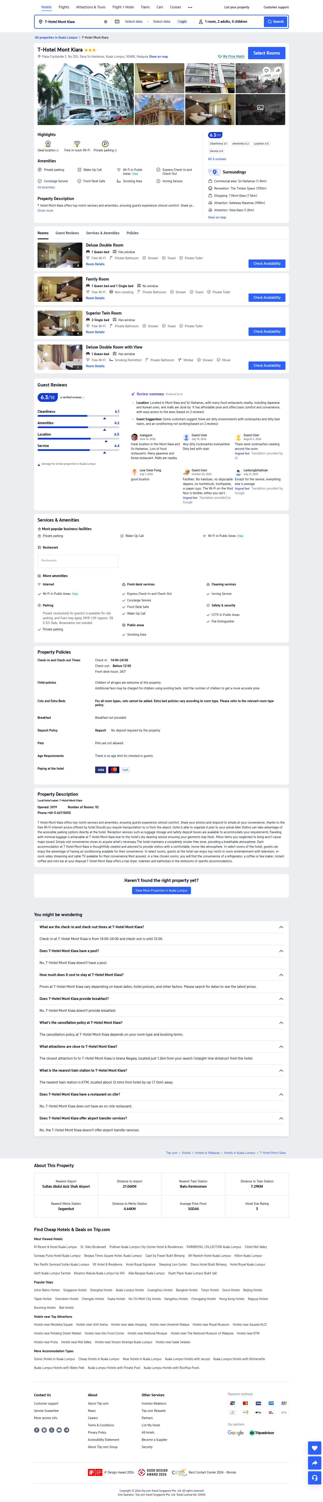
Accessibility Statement (103, 1439)
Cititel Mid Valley (256, 1247)
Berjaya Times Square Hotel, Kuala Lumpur (113, 1255)
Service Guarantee (46, 1411)
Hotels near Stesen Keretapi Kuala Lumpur (123, 1342)
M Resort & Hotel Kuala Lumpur (55, 1247)
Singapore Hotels (75, 1290)
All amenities (46, 187)
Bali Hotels (66, 1307)
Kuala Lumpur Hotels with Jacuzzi (187, 1359)
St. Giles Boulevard (93, 1247)
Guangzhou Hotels (159, 1290)
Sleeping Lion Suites (173, 1264)
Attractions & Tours (90, 7)
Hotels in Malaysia (207, 1153)
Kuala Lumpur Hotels (130, 1290)
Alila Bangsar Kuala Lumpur (146, 1273)
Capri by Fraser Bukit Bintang (165, 1255)
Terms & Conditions (101, 1425)
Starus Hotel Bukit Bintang (209, 1264)
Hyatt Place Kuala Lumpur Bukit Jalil (192, 1273)
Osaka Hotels (116, 1299)
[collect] (314, 1448)
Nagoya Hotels (258, 1299)
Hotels (46, 7)
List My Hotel (151, 1425)
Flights (64, 7)
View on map (217, 217)
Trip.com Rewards (154, 1411)
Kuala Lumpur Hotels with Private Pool (114, 1368)
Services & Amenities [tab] (103, 233)
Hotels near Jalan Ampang (129, 1324)
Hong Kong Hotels (231, 1299)
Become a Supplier (154, 1439)
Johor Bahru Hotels (47, 1290)
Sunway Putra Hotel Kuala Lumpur (57, 1255)
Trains (145, 7)
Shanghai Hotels (101, 1290)
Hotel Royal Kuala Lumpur (247, 1264)
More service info (45, 1418)
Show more (45, 210)
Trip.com (172, 1153)
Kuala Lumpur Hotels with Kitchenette (239, 1359)
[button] (190, 7)
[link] (237, 7)
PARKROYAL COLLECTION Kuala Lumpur (214, 1247)
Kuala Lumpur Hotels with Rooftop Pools (171, 1368)
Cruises (175, 7)
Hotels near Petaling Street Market (57, 1333)
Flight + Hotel (123, 7)
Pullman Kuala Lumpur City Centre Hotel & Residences (146, 1247)
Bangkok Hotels (187, 1290)
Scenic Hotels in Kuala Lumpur (54, 1359)
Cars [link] (160, 7)
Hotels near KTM (248, 1333)
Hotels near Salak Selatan (173, 1342)
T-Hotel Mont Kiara (60, 49)
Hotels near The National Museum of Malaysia (202, 1333)
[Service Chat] (314, 1477)
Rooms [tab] (43, 233)
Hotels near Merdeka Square (53, 1324)
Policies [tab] (133, 233)
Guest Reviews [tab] (67, 233)
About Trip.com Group (103, 1447)
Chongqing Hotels (203, 1299)
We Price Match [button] (234, 56)
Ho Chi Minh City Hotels (145, 1299)
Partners (147, 1418)
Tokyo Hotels (210, 1290)
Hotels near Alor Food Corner (104, 1333)
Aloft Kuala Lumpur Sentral (52, 1273)
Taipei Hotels (43, 1299)
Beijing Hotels (252, 1290)
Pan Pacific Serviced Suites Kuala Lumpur (61, 1264)
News (92, 1411)
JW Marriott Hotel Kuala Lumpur (209, 1255)
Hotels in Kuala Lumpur (239, 1153)
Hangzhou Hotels (176, 1299)
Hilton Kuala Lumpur (248, 1255)
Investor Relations (154, 1403)
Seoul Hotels (231, 1290)
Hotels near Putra (46, 1342)
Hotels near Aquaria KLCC (250, 1324)
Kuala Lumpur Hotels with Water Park (59, 1368)
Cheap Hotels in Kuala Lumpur (98, 1359)
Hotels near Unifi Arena (92, 1324)
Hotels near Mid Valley (76, 1342)
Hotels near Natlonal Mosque (147, 1333)
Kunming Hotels (45, 1307)
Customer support (46, 1403)
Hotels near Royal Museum (211, 1324)
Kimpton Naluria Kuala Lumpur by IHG (99, 1273)
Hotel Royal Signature (141, 1264)
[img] (86, 94)
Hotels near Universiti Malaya (169, 1324)
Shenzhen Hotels (66, 1299)
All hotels (148, 1432)
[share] (314, 1463)
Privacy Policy (97, 1432)
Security (147, 1447)
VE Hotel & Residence (107, 1264)
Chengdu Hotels (93, 1299)
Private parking (53, 536)
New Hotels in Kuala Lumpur (142, 1359)
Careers (93, 1418)
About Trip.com (98, 1403)
